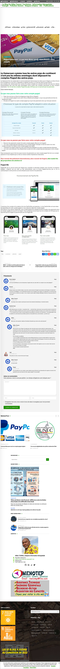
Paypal (20, 254)
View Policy (33, 667)
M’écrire (37, 1)
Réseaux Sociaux (36, 633)
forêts (50, 624)
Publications (14, 1)
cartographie (40, 621)
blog (2, 254)
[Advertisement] (30, 16)
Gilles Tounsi (7, 64)
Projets (48, 27)
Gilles (12, 317)
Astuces (20, 517)
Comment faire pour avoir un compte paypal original (13, 446)
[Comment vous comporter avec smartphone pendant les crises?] (14, 519)
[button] (56, 416)
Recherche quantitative (48, 630)
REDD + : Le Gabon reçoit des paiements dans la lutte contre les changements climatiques (14, 265)
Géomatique (16, 27)
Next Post (53, 263)
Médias (30, 1)
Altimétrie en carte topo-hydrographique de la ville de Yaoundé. (26, 510)
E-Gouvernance (34, 444)
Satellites (44, 633)
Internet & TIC (31, 27)
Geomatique (35, 627)
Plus (53, 27)
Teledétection (52, 633)
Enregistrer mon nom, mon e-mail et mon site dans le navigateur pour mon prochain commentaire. (27, 402)
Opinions (2, 444)
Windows (34, 635)
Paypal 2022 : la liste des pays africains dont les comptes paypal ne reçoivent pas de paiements (46, 265)
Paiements (14, 254)
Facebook (43, 624)
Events (23, 1)
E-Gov (23, 27)
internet (42, 627)
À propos (8, 27)
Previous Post (7, 263)
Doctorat (48, 621)
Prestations (5, 1)
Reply (55, 279)
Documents (41, 27)
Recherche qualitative (36, 630)
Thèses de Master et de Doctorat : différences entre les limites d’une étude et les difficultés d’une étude (28, 501)
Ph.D (48, 627)
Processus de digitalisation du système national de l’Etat (43, 446)
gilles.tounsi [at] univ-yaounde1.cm (24, 559)
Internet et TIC (21, 525)
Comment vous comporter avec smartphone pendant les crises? (33, 519)
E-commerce (7, 254)
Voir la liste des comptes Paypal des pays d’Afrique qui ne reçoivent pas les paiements (30, 87)
